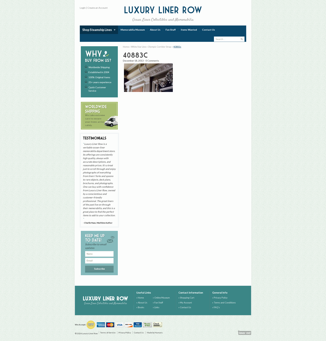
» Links (156, 307)
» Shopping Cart (186, 297)
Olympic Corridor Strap (159, 46)
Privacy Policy (125, 332)
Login (83, 7)
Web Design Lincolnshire (244, 332)
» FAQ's (216, 307)
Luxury (163, 13)
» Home (140, 297)
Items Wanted (189, 29)
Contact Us (208, 29)
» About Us (141, 302)
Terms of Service (107, 332)
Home (126, 46)
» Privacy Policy (220, 297)
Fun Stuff (171, 29)
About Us (155, 29)
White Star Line (138, 46)
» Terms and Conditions (224, 302)
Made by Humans (155, 332)
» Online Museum (161, 297)
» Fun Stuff (158, 302)
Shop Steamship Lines (97, 30)
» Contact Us (184, 307)
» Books (140, 307)
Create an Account (97, 7)
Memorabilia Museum (133, 29)
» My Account (185, 302)
